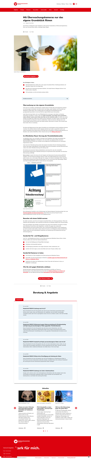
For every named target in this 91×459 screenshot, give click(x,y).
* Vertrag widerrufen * (71, 457)
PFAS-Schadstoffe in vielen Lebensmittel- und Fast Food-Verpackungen (45, 408)
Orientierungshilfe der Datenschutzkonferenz (33, 212)
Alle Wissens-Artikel (44, 278)
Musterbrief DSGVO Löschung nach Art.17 (34, 308)
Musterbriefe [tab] (19, 299)
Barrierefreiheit (61, 457)
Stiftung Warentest (56, 131)
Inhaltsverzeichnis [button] (27, 98)
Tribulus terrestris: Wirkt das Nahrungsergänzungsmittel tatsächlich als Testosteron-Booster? (26, 409)
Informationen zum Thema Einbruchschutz (53, 272)
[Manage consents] (89, 457)
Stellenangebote (38, 457)
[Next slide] (76, 408)
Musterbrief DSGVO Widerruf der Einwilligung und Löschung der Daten (42, 356)
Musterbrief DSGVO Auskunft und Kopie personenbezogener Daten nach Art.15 (44, 341)
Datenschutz (46, 457)
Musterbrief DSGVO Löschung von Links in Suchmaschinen (38, 370)
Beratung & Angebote (30, 76)
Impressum (54, 457)
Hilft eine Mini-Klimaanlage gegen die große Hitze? (62, 407)
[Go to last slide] (15, 408)
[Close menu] (15, 447)
